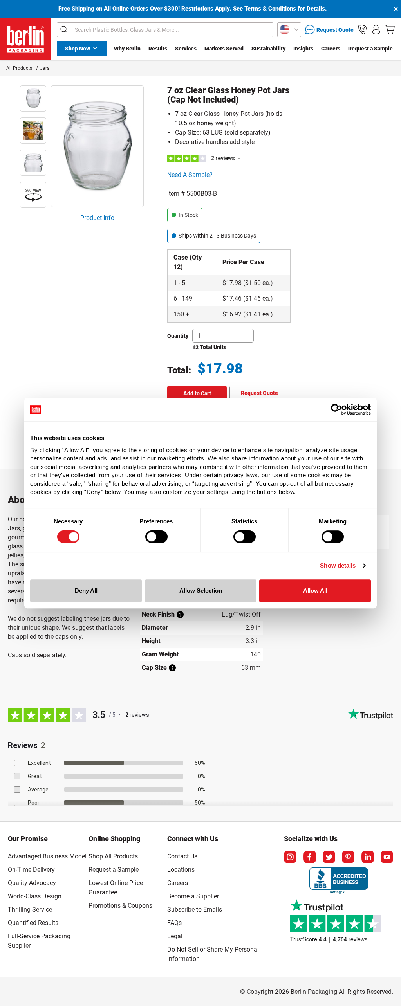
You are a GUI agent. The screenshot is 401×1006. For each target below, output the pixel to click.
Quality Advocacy (32, 883)
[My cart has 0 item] (390, 29)
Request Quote (259, 393)
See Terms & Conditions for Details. (280, 8)
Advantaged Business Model (47, 856)
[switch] (156, 536)
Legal (174, 936)
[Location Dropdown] (289, 29)
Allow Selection (200, 590)
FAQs (174, 923)
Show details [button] (338, 565)
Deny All (86, 590)
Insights (303, 48)
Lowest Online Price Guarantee (116, 887)
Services (186, 48)
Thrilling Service (30, 909)
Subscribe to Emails (194, 909)
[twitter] (329, 857)
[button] (362, 29)
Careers (330, 48)
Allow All (315, 590)
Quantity (177, 336)
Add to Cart (197, 393)
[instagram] (290, 857)
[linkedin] (367, 857)
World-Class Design (34, 896)
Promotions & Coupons (120, 905)
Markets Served (224, 48)
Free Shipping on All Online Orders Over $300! (119, 8)
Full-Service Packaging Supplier (39, 940)
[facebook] (309, 857)
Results (157, 48)
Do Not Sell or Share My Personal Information (213, 953)
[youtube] (387, 857)
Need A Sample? (190, 174)
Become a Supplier (193, 896)
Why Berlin (127, 48)
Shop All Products (113, 856)
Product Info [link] (97, 218)
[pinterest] (348, 857)
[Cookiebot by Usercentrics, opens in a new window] (336, 409)
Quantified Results (33, 923)
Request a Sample (370, 48)
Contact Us (182, 856)
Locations (181, 869)
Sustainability (268, 48)
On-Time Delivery (31, 869)
